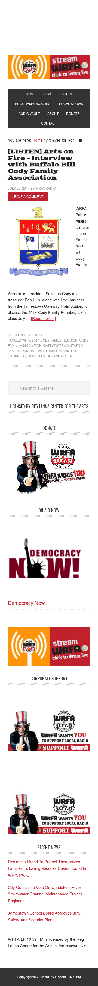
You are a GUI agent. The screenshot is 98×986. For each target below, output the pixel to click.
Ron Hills (36, 356)
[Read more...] (43, 318)
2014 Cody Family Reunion (55, 340)
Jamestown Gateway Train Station (38, 350)
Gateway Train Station (63, 345)
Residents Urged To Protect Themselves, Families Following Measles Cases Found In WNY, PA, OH (47, 868)
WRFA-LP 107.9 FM (49, 27)
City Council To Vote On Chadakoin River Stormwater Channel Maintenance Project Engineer (45, 893)
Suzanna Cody (60, 356)
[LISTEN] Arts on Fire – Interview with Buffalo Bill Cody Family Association (41, 164)
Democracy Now (26, 602)
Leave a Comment (27, 196)
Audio (37, 334)
